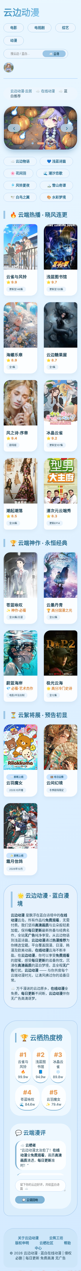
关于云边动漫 (28, 1238)
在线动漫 (48, 91)
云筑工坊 (56, 1238)
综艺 (65, 28)
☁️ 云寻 (54, 54)
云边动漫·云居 (21, 91)
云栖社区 (46, 1243)
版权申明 (22, 1243)
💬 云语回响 (30, 1200)
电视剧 (39, 28)
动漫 (13, 40)
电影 (13, 28)
